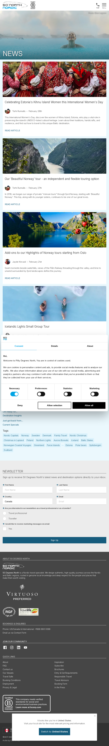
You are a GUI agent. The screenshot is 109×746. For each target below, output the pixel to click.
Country (8, 497)
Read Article (12, 130)
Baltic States (87, 440)
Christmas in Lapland (14, 440)
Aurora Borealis (61, 440)
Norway (25, 435)
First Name (9, 485)
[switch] (41, 394)
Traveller (13, 518)
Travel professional (18, 513)
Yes (10, 528)
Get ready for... (10, 411)
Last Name (63, 485)
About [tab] (90, 346)
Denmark (47, 435)
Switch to (54, 731)
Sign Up (54, 540)
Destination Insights (12, 415)
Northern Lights (43, 440)
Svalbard (8, 450)
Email (61, 497)
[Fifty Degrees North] (15, 5)
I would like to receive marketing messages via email (27, 524)
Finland (30, 440)
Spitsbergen (95, 445)
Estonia (69, 445)
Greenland (39, 445)
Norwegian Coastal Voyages (17, 445)
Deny (20, 405)
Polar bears (81, 445)
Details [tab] (54, 346)
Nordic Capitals (11, 435)
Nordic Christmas (78, 435)
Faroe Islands (53, 445)
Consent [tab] (19, 346)
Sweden (36, 435)
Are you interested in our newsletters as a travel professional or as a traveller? (38, 508)
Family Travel (60, 435)
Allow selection (54, 405)
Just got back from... (13, 420)
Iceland (74, 440)
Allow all (89, 405)
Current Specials (11, 424)
